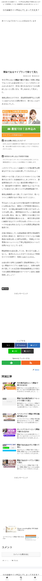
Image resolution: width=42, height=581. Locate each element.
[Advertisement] (21, 46)
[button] (27, 351)
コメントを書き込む (21, 554)
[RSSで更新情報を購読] (30, 363)
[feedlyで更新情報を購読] (11, 363)
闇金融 (6, 288)
